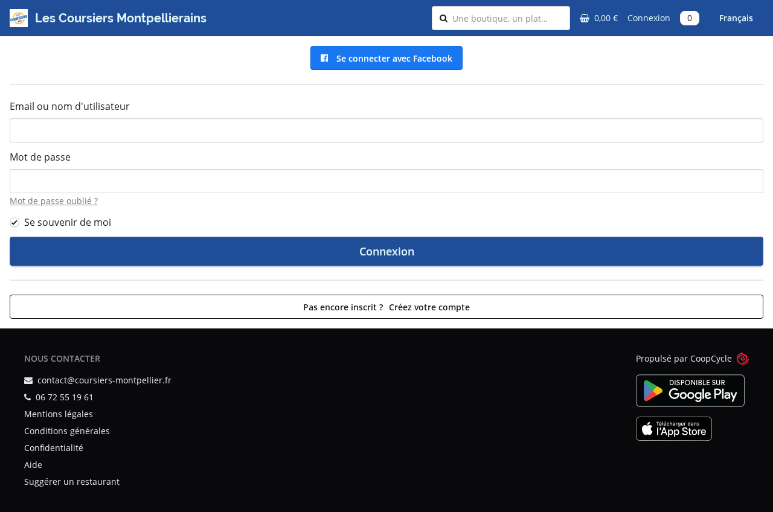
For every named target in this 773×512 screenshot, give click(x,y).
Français (736, 18)
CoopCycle (711, 358)
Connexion (648, 18)
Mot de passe (40, 157)
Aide (33, 464)
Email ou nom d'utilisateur (70, 106)
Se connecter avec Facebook (392, 58)
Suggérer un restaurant (72, 481)
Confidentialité (53, 447)
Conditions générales (67, 431)
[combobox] (507, 18)
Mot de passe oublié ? (54, 200)
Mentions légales (58, 414)
